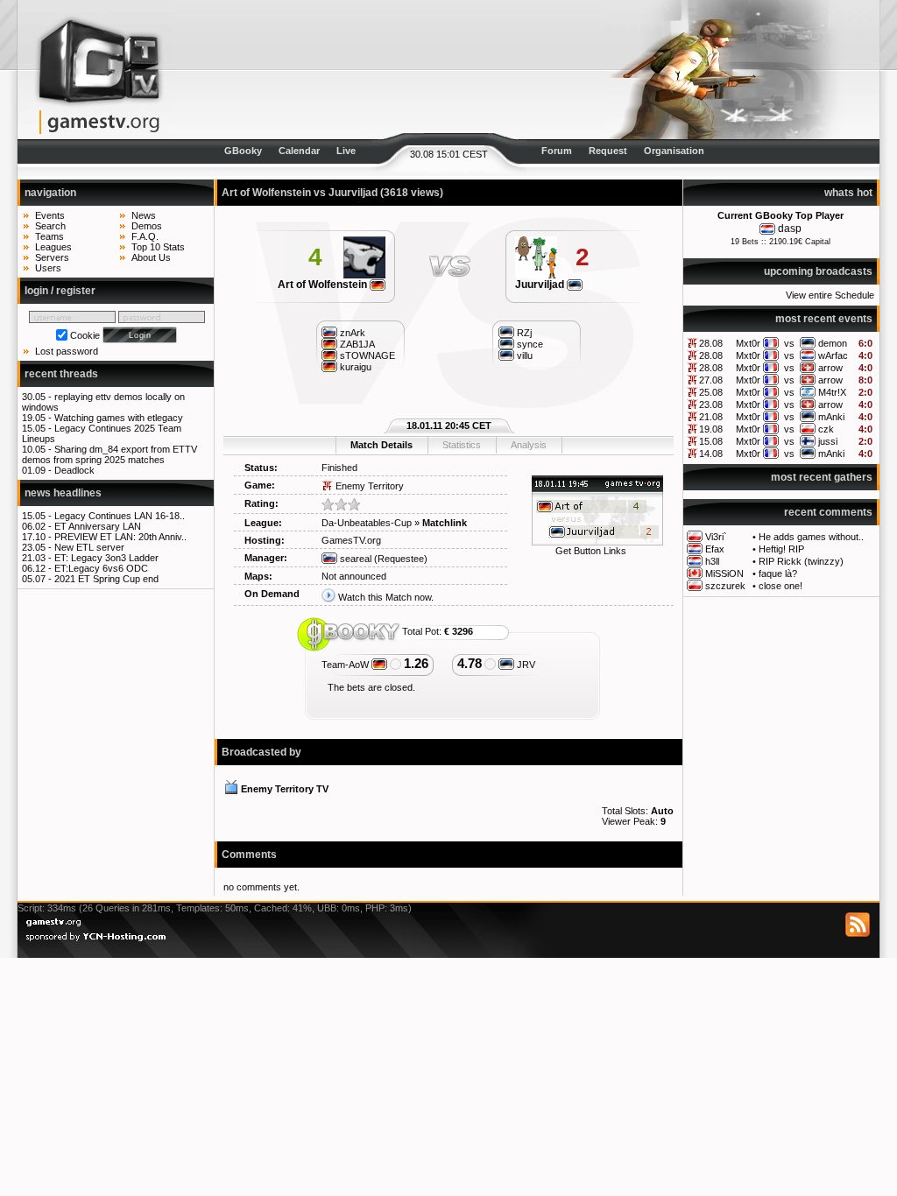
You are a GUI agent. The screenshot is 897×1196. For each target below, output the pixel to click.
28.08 (711, 343)
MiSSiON (724, 573)
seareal (354, 558)
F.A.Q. (145, 236)
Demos (146, 226)
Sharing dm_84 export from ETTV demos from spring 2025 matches (109, 454)
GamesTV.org (351, 540)
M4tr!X (832, 392)
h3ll (712, 561)
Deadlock (74, 470)
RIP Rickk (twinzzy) (801, 561)
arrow (830, 367)
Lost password (66, 351)
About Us (151, 257)
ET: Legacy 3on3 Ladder (106, 557)
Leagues (53, 247)
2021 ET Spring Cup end (106, 578)
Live (346, 150)
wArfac (833, 355)
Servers (52, 257)
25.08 (711, 392)
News (143, 215)
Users (48, 268)
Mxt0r (748, 343)
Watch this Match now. (386, 597)
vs (789, 343)
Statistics (461, 445)
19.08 (711, 429)
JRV (524, 664)
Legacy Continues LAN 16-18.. (119, 515)
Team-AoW (346, 664)
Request (608, 150)
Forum (556, 150)
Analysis (529, 445)
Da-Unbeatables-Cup (366, 522)
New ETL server (89, 547)
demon (832, 343)
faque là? (778, 573)
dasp (790, 228)
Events (50, 215)
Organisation (674, 150)
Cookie (85, 335)
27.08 (711, 380)
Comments (249, 854)
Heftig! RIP (781, 549)
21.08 (711, 417)
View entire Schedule (830, 295)
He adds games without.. (811, 536)
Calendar (299, 150)
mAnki (831, 417)
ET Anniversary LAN (97, 526)
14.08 (711, 453)
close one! (780, 585)
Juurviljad (541, 284)
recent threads (61, 374)
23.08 (711, 404)
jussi (827, 441)
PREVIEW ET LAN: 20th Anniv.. (120, 536)
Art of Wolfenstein (324, 284)
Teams (49, 236)
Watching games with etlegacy (118, 417)
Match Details (381, 445)
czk (826, 429)
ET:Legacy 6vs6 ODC (101, 568)
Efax (714, 549)
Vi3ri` (716, 536)
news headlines (63, 493)
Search (50, 226)
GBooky (243, 150)
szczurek (725, 585)
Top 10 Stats (158, 247)
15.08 (711, 441)
